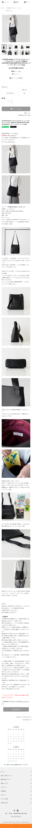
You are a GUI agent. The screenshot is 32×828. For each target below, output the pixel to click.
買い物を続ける (26, 719)
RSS (6, 813)
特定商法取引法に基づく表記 (20, 813)
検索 (17, 2)
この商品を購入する (16, 709)
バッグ (19, 8)
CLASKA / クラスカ (11, 8)
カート (28, 2)
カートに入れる (17, 109)
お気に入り (17, 74)
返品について (27, 113)
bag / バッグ (9, 10)
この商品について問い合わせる (23, 717)
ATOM (10, 813)
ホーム (2, 8)
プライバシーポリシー (16, 816)
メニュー (6, 2)
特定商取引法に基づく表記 (24, 115)
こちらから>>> (10, 142)
